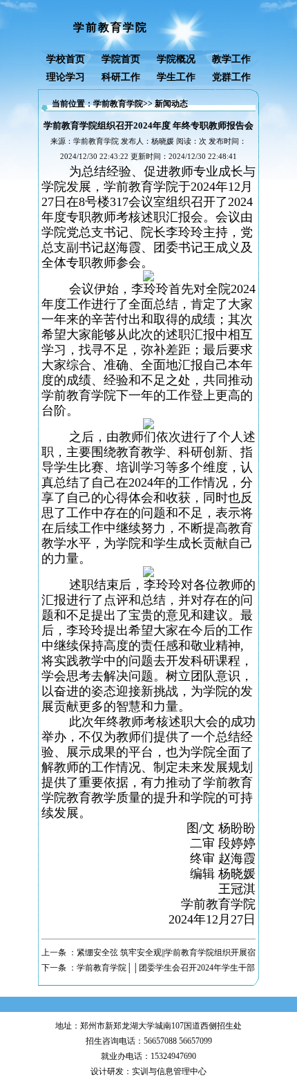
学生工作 (176, 77)
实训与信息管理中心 (169, 1071)
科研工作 (121, 77)
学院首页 (121, 59)
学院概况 (176, 59)
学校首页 (65, 59)
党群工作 (231, 77)
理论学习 (65, 77)
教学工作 (231, 59)
